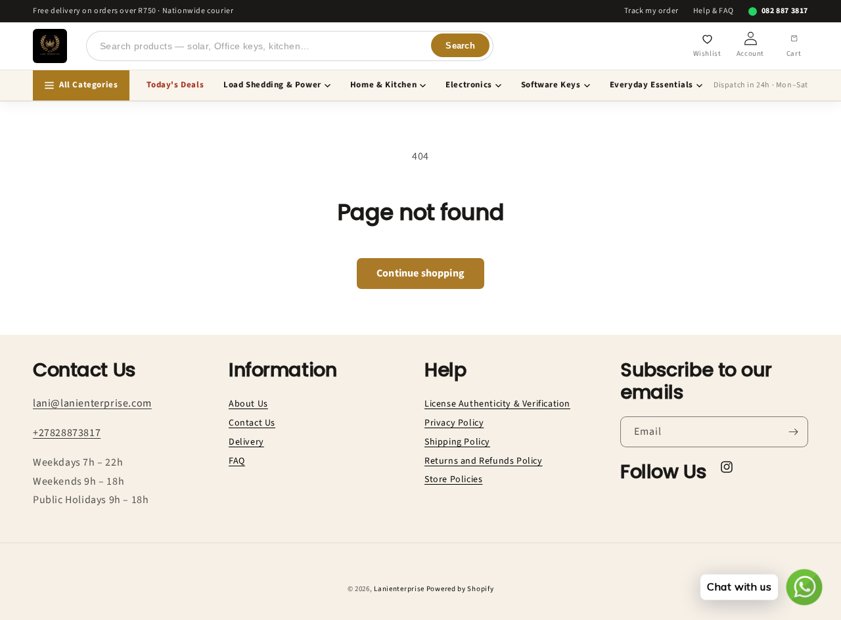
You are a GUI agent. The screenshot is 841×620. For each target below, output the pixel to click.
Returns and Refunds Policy (483, 461)
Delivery (246, 442)
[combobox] (289, 46)
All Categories (88, 85)
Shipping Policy (457, 442)
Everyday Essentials (651, 85)
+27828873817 (67, 433)
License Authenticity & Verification (497, 403)
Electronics (468, 85)
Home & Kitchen (383, 85)
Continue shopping (420, 273)
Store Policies (453, 479)
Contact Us (252, 423)
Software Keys (551, 85)
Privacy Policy (454, 423)
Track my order (651, 11)
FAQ (237, 461)
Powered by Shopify (460, 589)
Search (460, 46)
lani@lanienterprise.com (92, 403)
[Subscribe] (793, 431)
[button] (793, 46)
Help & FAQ (713, 11)
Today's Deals (175, 85)
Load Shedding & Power (272, 85)
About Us (248, 403)
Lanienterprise (399, 589)
